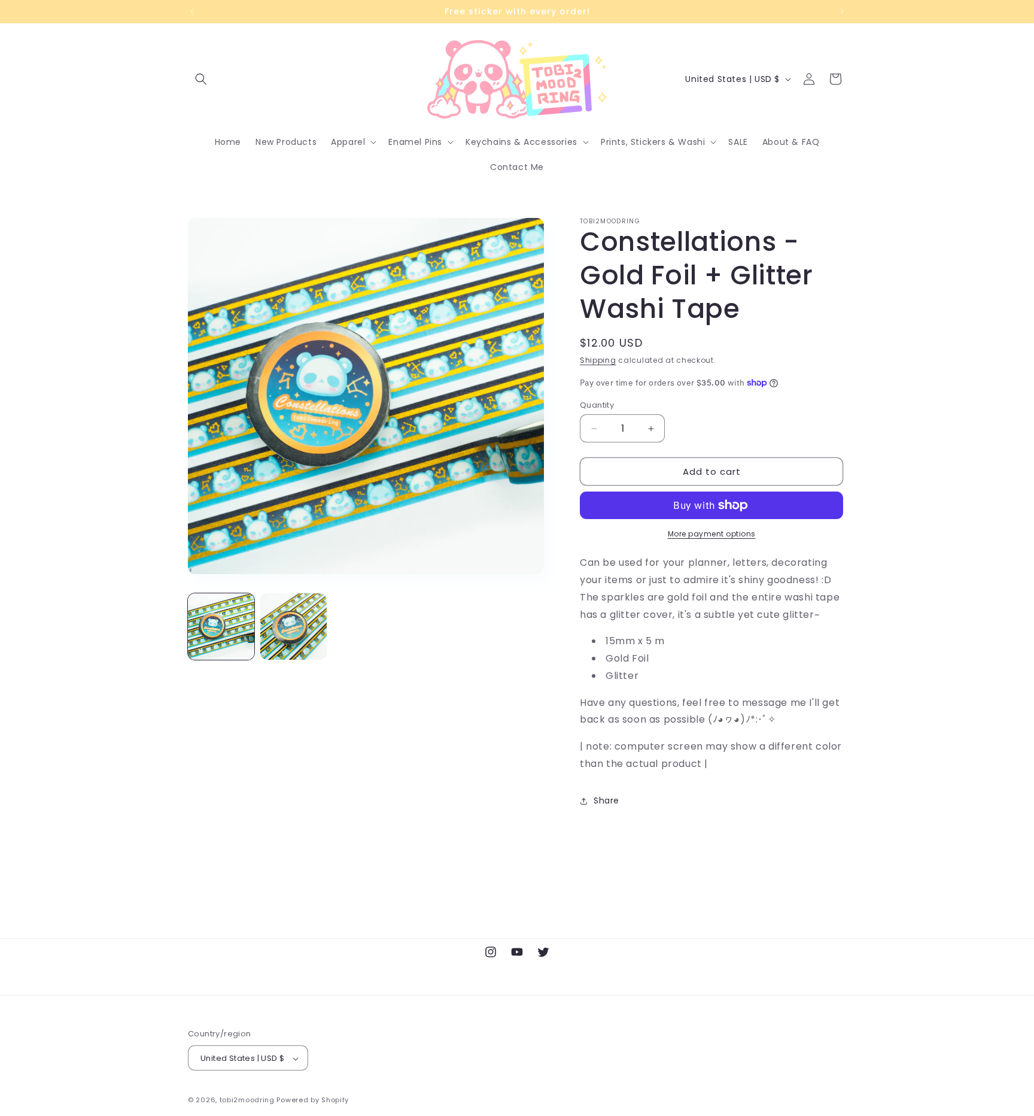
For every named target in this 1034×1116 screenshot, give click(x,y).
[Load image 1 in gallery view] (221, 626)
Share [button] (606, 800)
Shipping (598, 360)
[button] (201, 79)
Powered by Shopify (312, 1100)
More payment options (712, 534)
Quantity (597, 405)
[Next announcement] (842, 11)
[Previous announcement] (192, 11)
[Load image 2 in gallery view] (293, 626)
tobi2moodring (247, 1100)
